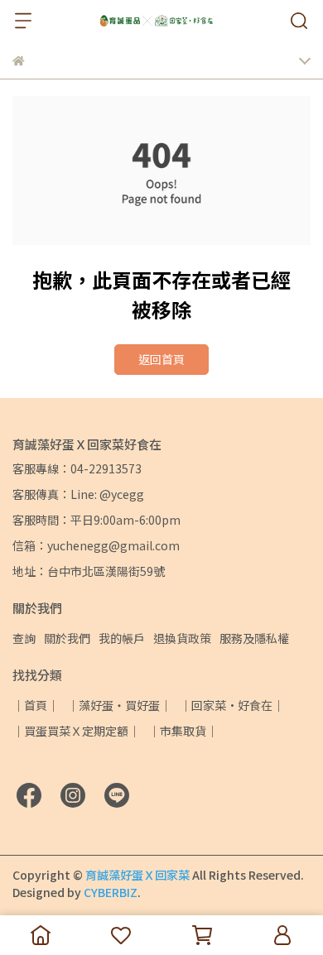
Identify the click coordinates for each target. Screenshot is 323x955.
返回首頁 (161, 359)
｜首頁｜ (35, 705)
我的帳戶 (122, 638)
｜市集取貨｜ (183, 730)
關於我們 (67, 638)
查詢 (24, 638)
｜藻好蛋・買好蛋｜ (119, 705)
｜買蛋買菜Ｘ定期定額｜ (76, 730)
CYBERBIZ (110, 892)
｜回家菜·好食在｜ (232, 705)
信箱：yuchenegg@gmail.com (96, 545)
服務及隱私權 (254, 638)
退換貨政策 (182, 638)
